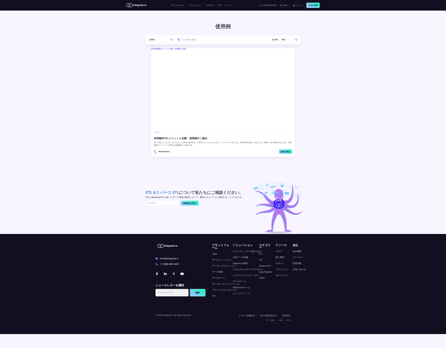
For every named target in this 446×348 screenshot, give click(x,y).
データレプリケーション (224, 266)
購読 (198, 292)
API (213, 296)
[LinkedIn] (165, 273)
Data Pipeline (265, 272)
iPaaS (262, 278)
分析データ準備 (240, 257)
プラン (219, 5)
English (272, 320)
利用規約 (286, 315)
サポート (279, 263)
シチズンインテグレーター (246, 275)
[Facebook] (157, 273)
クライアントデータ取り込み (247, 251)
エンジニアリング (241, 293)
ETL (261, 254)
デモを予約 (313, 5)
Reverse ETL (265, 266)
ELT (261, 260)
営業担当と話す (189, 203)
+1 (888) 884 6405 (268, 5)
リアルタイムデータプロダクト (248, 269)
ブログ (278, 251)
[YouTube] (182, 273)
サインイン (299, 5)
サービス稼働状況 (246, 315)
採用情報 (297, 263)
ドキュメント (282, 269)
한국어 (288, 320)
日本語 (284, 5)
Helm (214, 254)
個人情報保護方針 (268, 315)
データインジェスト (222, 260)
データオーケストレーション (226, 284)
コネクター (210, 5)
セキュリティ (282, 275)
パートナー (298, 257)
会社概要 (297, 251)
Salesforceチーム (241, 287)
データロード (218, 278)
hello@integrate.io (169, 258)
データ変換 (217, 272)
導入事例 (279, 257)
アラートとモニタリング (224, 290)
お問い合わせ (299, 269)
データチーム (239, 281)
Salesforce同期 (240, 263)
